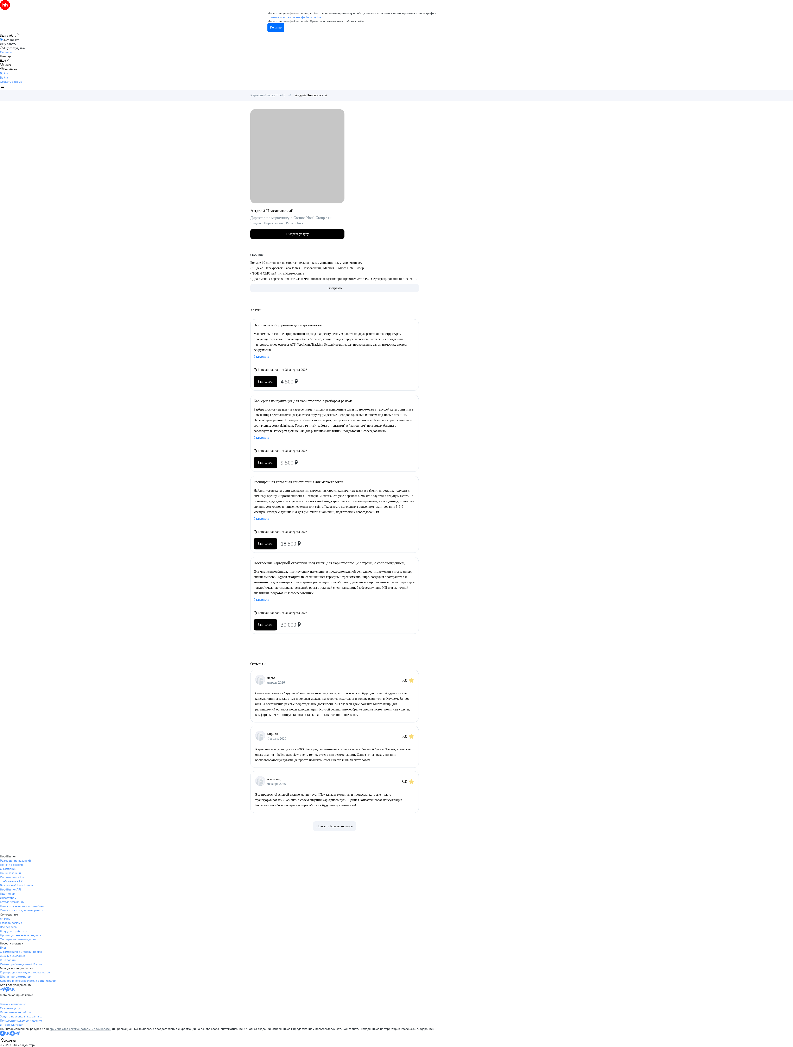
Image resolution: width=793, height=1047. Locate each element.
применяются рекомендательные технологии (80, 1028)
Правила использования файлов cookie (337, 21)
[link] (5, 65)
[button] (4, 73)
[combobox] (8, 1040)
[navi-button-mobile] (2, 87)
